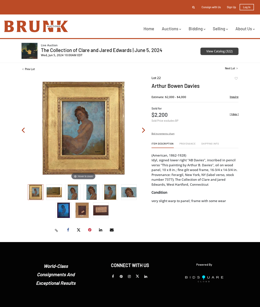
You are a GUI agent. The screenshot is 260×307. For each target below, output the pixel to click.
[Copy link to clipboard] (56, 230)
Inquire (234, 96)
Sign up (231, 7)
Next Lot (230, 68)
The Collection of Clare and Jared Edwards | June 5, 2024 (101, 50)
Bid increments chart (163, 133)
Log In (246, 7)
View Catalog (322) (219, 51)
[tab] (163, 145)
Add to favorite (236, 78)
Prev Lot (29, 69)
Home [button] (149, 28)
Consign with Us (211, 7)
